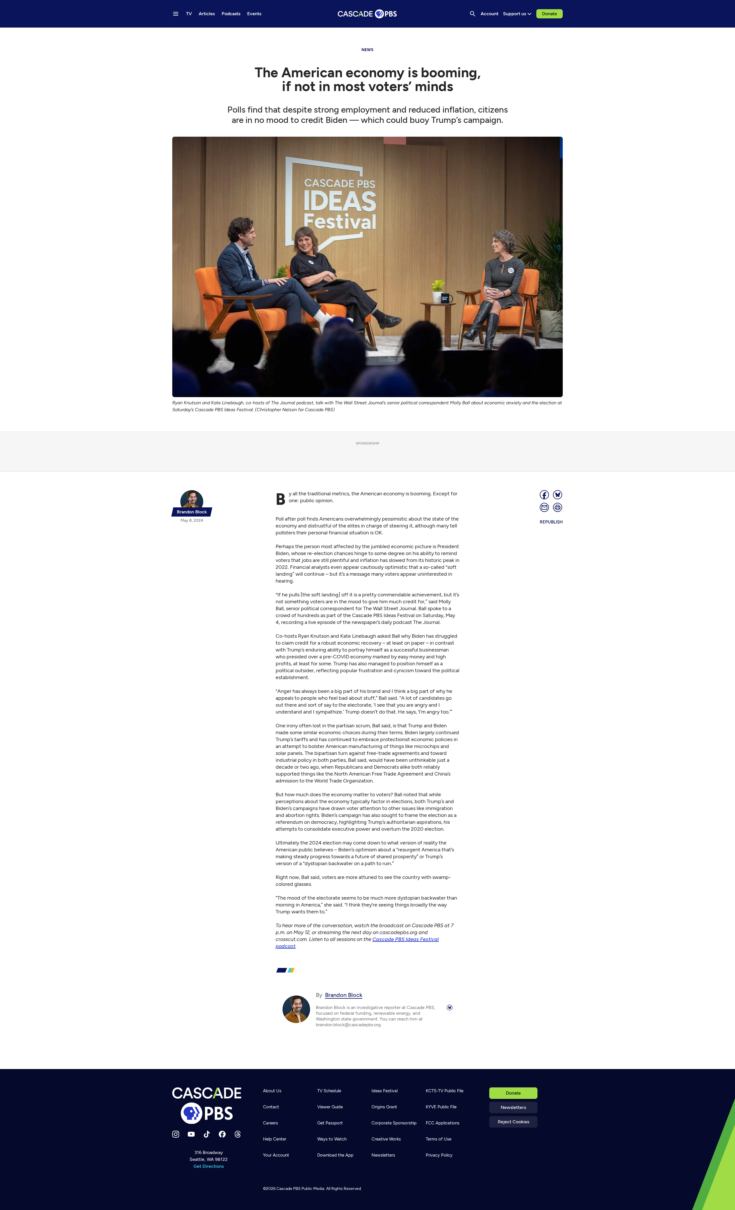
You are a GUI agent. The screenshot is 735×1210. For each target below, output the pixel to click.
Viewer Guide (330, 1107)
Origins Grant (384, 1107)
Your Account (276, 1155)
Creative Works (386, 1139)
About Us (272, 1090)
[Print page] (558, 507)
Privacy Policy (439, 1155)
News (367, 49)
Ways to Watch (332, 1139)
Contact (271, 1107)
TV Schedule (329, 1090)
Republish (551, 522)
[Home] (208, 1105)
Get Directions (209, 1166)
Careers (270, 1123)
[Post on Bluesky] (558, 494)
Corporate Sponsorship (394, 1123)
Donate (549, 13)
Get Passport (330, 1123)
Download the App (335, 1155)
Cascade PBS (288, 1188)
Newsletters (513, 1107)
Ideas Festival (385, 1090)
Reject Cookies (513, 1121)
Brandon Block (343, 994)
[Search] (472, 13)
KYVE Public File (441, 1107)
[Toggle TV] (118, 35)
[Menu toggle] (175, 13)
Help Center (274, 1139)
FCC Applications (442, 1123)
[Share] (545, 494)
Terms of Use (438, 1139)
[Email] (545, 507)
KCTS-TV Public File (444, 1090)
